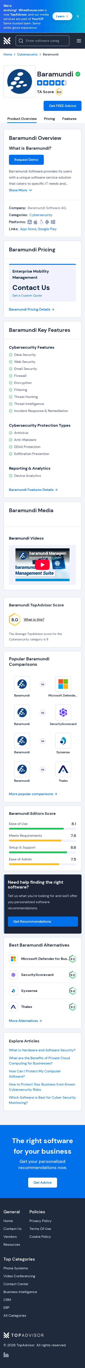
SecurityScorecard (37, 974)
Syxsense (29, 990)
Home (8, 1221)
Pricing (49, 118)
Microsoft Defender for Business (48, 958)
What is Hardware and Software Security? (42, 1050)
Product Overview (22, 118)
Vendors (10, 1236)
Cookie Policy (40, 1236)
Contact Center (16, 1284)
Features (69, 118)
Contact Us (12, 1228)
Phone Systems (15, 1268)
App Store (28, 229)
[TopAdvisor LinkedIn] (6, 1354)
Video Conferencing (19, 1276)
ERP (6, 1307)
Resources (11, 1244)
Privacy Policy (40, 1221)
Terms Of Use (40, 1228)
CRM (7, 1299)
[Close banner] (78, 16)
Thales (26, 1006)
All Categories (14, 1315)
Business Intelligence (20, 1292)
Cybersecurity (41, 215)
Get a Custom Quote (27, 295)
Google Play (47, 229)
